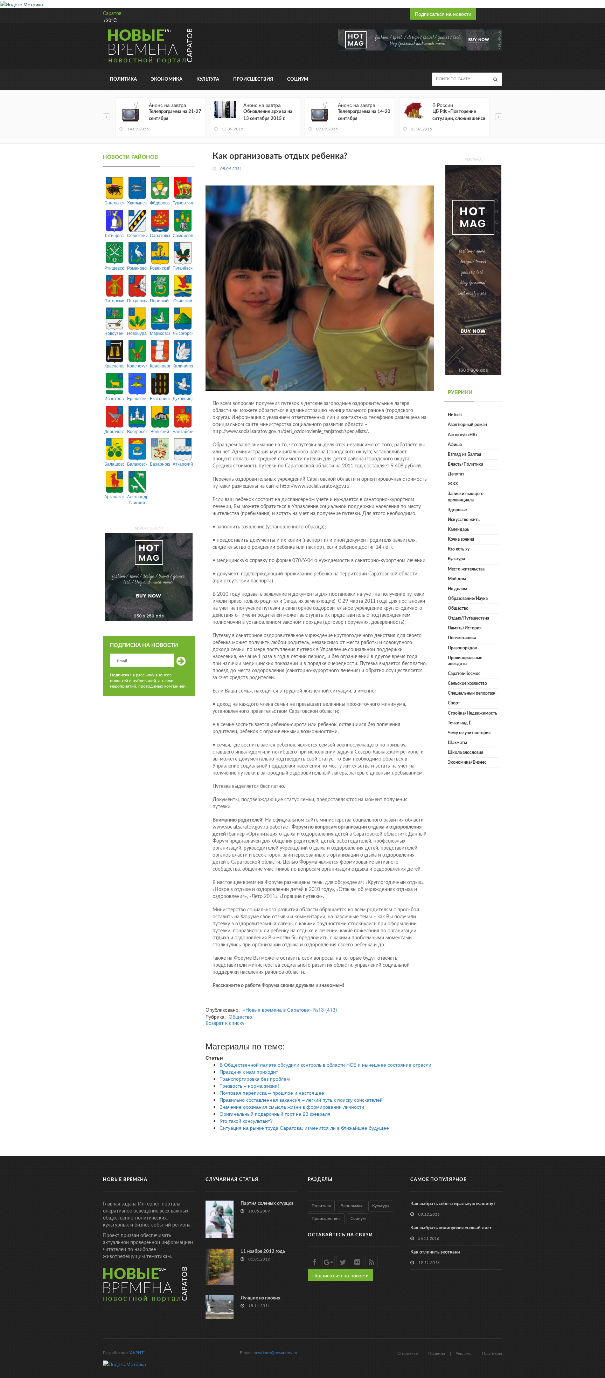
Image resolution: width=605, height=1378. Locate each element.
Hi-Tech (455, 415)
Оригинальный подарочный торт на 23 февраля (275, 1113)
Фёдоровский (160, 202)
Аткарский (183, 464)
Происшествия (253, 79)
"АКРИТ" (137, 1353)
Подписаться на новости (443, 13)
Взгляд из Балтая (464, 454)
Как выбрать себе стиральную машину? (452, 1204)
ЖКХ (453, 484)
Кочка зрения (461, 539)
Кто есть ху (459, 549)
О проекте (407, 1353)
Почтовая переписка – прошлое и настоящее (272, 1092)
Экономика (166, 79)
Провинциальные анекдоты (465, 661)
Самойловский (183, 235)
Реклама (464, 1353)
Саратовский (160, 235)
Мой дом (457, 579)
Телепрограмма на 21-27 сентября (175, 115)
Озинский (182, 300)
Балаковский (137, 464)
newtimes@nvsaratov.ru (275, 1353)
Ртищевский (114, 268)
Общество (240, 1016)
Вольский (160, 431)
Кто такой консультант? (246, 1120)
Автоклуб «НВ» (462, 435)
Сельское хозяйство (467, 683)
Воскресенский (137, 431)
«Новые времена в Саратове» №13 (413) (290, 1009)
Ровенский (160, 268)
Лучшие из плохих (260, 1298)
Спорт (454, 703)
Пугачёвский (183, 268)
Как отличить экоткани (435, 1252)
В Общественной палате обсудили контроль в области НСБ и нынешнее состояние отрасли (325, 1064)
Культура (207, 79)
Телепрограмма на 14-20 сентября (364, 115)
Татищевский (114, 235)
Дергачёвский (114, 431)
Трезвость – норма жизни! (249, 1085)
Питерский (114, 300)
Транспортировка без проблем (255, 1078)
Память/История (464, 628)
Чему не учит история (469, 733)
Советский (137, 235)
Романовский (137, 268)
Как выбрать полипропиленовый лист (451, 1228)
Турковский (183, 202)
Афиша (455, 445)
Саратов (112, 13)
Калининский (183, 366)
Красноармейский (160, 366)
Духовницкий (183, 398)
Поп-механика (462, 638)
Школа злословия (465, 752)
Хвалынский (137, 202)
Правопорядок (462, 648)
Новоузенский (114, 333)
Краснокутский (137, 366)
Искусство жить (464, 520)
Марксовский (160, 333)
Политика (123, 79)
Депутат (456, 474)
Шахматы (457, 743)
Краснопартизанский (114, 366)
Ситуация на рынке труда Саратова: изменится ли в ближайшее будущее (304, 1127)
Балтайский (183, 431)
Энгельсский (114, 202)
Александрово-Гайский (137, 499)
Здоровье (457, 510)
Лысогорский (183, 333)
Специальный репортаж (471, 693)
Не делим (457, 589)
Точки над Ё (459, 723)
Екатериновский (160, 398)
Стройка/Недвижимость (472, 713)
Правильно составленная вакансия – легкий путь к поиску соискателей (301, 1099)
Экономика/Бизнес (467, 762)
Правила (436, 1353)
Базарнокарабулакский (160, 464)
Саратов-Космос (464, 673)
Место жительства (466, 569)
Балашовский (114, 464)
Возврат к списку (225, 1023)
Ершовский (137, 398)
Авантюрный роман (467, 425)
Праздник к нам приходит (249, 1071)
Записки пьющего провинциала (466, 497)
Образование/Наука (468, 598)
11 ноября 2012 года (263, 1251)
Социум (297, 79)
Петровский (137, 300)
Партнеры (492, 1353)
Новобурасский (137, 333)
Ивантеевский (114, 398)
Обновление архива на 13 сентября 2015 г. (267, 115)
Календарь (458, 529)
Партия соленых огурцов (267, 1203)
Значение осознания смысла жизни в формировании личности (292, 1106)
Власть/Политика (465, 464)
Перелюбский (160, 300)
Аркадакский (114, 496)
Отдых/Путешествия (468, 618)
